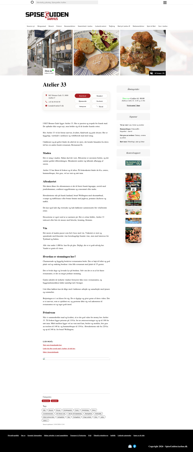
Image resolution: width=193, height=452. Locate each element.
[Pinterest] (144, 446)
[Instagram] (139, 446)
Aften (44, 410)
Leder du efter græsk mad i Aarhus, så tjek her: (59, 348)
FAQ (89, 435)
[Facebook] (135, 446)
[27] (133, 175)
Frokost (59, 26)
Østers (95, 417)
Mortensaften (98, 413)
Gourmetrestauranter (48, 413)
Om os (23, 435)
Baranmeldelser (69, 26)
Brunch (51, 26)
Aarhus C (45, 420)
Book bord (82, 96)
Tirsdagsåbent (76, 417)
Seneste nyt (31, 26)
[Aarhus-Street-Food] (133, 220)
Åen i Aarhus (163, 26)
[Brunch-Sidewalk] (133, 211)
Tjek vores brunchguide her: (52, 345)
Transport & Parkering (78, 435)
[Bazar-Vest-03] (133, 193)
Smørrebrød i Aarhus (85, 26)
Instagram (82, 106)
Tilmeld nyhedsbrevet (101, 435)
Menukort (99, 96)
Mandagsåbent (88, 413)
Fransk (77, 410)
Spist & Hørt (151, 26)
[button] (165, 2)
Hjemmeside (83, 101)
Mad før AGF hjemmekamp (75, 413)
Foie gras (58, 410)
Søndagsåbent (60, 417)
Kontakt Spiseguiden (35, 435)
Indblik (112, 435)
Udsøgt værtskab (87, 417)
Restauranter (46, 401)
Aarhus (102, 417)
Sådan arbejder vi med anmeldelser (56, 435)
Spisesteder (54, 401)
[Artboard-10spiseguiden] (133, 202)
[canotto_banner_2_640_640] (133, 229)
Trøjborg (112, 26)
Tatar (68, 417)
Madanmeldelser (138, 26)
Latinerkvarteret (100, 26)
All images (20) (159, 73)
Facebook (100, 101)
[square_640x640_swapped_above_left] (133, 184)
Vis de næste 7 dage (133, 105)
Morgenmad (41, 26)
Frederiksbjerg (85, 410)
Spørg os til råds (139, 435)
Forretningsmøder (68, 410)
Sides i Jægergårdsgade (51, 352)
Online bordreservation (48, 417)
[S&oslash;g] (32, 2)
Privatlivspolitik (13, 435)
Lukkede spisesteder (124, 435)
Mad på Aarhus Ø (124, 26)
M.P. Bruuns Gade (60, 413)
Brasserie (51, 410)
